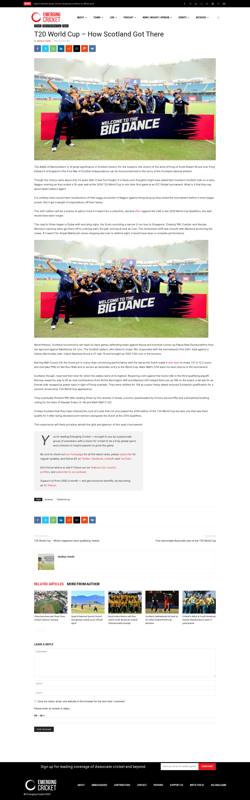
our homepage (74, 454)
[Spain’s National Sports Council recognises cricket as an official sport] (88, 602)
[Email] (76, 48)
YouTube (125, 458)
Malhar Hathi (44, 41)
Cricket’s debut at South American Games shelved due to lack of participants (199, 619)
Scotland (49, 499)
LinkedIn (109, 458)
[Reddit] (201, 4)
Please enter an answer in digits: (52, 708)
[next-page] (42, 630)
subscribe (126, 454)
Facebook (97, 458)
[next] (154, 4)
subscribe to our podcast (71, 472)
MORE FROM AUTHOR (83, 584)
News (65, 26)
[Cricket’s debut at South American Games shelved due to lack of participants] (199, 602)
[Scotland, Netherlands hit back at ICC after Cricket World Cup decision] (162, 602)
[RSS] (207, 4)
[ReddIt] (68, 48)
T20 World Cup (63, 499)
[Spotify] (212, 4)
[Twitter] (218, 4)
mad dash (173, 362)
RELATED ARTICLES (49, 584)
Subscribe (207, 766)
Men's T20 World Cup (51, 26)
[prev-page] (36, 630)
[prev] (148, 4)
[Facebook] (184, 4)
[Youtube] (224, 4)
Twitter (86, 458)
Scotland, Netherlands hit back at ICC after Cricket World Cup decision (161, 619)
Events (37, 26)
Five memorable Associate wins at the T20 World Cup (186, 540)
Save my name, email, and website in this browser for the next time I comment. (81, 701)
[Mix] (84, 48)
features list (98, 467)
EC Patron (50, 485)
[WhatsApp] (53, 48)
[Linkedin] (196, 4)
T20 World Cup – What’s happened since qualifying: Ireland (66, 540)
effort (138, 211)
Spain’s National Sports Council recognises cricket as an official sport (87, 619)
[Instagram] (190, 4)
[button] (218, 17)
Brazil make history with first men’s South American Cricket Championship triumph (71, 4)
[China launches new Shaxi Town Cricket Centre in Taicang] (51, 602)
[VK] (92, 48)
